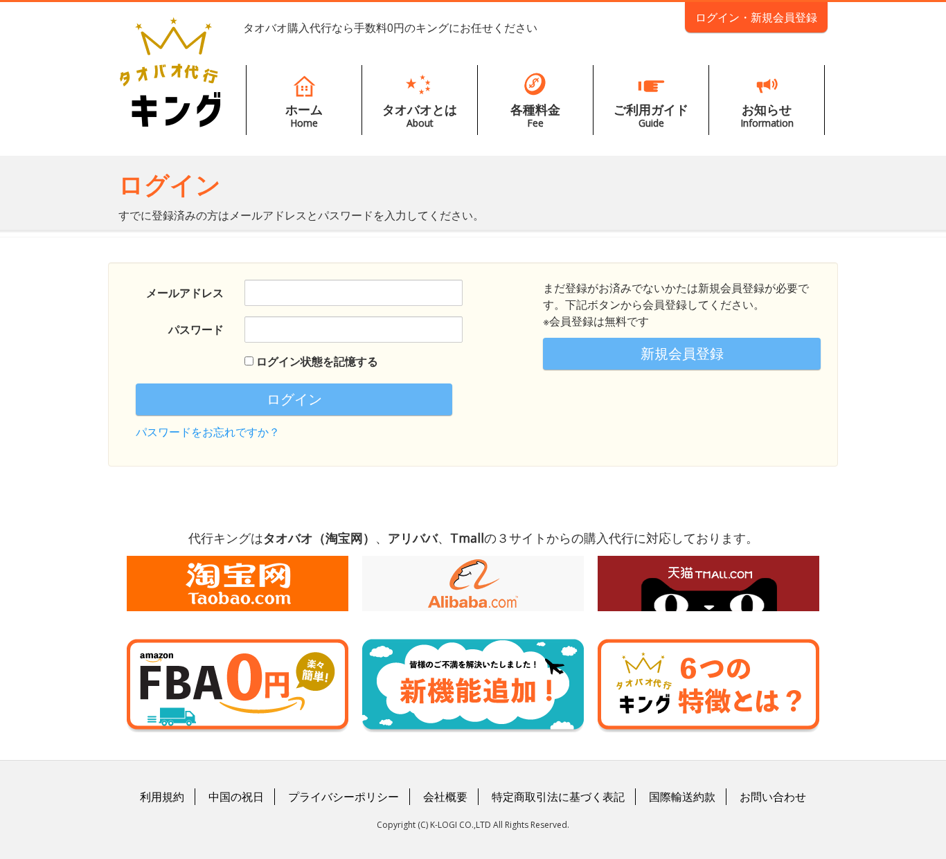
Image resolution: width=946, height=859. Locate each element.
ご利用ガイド (651, 115)
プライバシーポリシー (343, 796)
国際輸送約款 (682, 796)
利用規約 (162, 796)
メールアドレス (185, 292)
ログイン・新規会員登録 (756, 17)
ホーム (304, 115)
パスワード (196, 329)
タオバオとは (419, 115)
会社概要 (445, 796)
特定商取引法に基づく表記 (558, 796)
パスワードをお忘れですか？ (208, 432)
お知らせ (767, 115)
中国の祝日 (236, 796)
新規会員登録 (682, 353)
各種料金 (535, 115)
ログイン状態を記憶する (317, 361)
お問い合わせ (773, 796)
